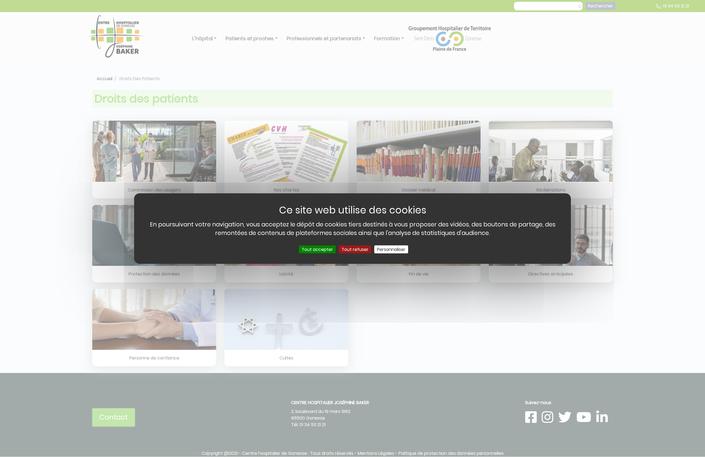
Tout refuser (354, 249)
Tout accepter (317, 249)
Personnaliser (391, 249)
